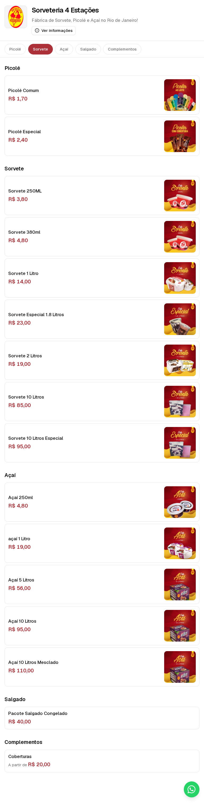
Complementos (122, 49)
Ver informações (57, 30)
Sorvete (40, 49)
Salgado (88, 49)
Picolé (15, 49)
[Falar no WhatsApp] (192, 789)
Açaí (64, 49)
